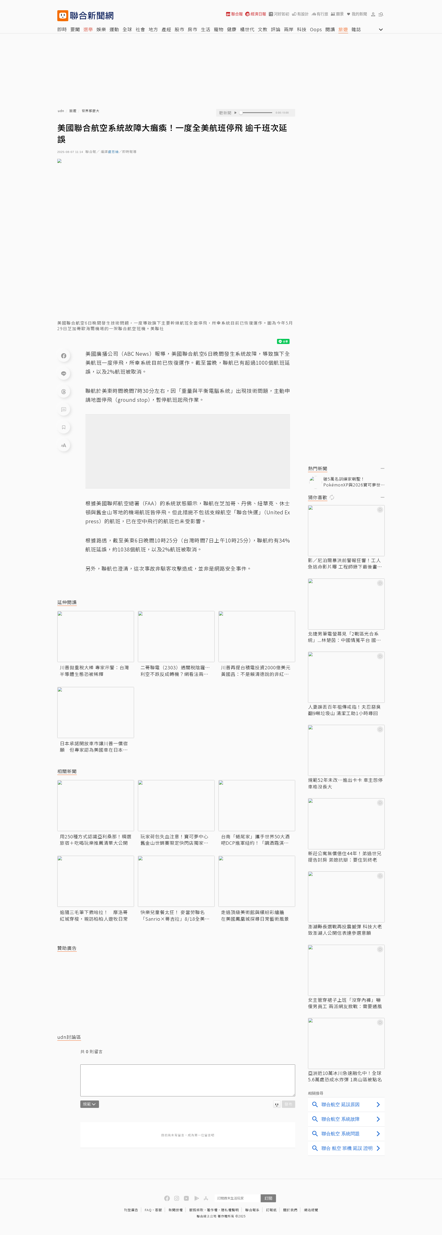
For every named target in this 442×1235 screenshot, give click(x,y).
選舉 (88, 29)
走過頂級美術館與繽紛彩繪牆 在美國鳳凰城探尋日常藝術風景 (255, 915)
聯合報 (237, 14)
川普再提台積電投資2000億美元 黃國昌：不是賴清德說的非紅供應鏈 (256, 670)
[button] (373, 14)
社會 (140, 29)
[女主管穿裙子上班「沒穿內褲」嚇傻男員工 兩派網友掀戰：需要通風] (346, 970)
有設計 (303, 14)
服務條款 (196, 1209)
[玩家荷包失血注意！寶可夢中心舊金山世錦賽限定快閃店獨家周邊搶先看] (176, 805)
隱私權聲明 (230, 1209)
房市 (192, 29)
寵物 (219, 29)
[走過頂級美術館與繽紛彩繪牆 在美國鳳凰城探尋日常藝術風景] (256, 881)
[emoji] (277, 1104)
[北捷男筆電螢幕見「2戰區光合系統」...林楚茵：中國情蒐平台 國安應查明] (346, 604)
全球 (127, 29)
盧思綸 (113, 152)
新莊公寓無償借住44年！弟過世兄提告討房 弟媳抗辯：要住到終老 (345, 856)
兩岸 (289, 29)
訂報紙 (271, 1209)
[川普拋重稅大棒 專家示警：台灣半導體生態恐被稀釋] (95, 636)
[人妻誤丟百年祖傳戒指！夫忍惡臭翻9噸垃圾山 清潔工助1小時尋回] (346, 677)
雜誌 (356, 29)
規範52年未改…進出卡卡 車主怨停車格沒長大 (345, 783)
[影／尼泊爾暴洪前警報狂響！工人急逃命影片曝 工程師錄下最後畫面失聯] (346, 530)
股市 (179, 29)
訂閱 (268, 1198)
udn (61, 111)
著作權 (212, 1209)
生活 (206, 29)
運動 (114, 29)
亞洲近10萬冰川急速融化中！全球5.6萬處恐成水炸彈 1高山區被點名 (345, 1076)
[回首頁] (91, 15)
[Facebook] (63, 355)
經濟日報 (258, 14)
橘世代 (247, 29)
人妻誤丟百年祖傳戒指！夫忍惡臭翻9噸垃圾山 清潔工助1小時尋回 (344, 710)
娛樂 (101, 29)
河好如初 (281, 14)
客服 (158, 1209)
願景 (340, 14)
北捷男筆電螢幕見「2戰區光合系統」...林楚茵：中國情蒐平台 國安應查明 (344, 636)
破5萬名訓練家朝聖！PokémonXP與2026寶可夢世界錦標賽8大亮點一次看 (352, 481)
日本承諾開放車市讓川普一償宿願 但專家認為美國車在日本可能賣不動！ (94, 746)
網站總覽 (311, 1209)
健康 (232, 29)
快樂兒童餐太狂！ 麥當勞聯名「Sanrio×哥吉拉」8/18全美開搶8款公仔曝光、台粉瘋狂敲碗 (175, 915)
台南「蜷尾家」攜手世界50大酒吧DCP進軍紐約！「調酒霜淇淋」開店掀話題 (256, 839)
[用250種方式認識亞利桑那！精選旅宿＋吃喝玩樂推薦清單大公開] (95, 805)
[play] (235, 113)
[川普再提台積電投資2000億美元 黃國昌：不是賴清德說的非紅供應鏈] (256, 636)
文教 (263, 29)
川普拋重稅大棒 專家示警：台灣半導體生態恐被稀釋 (94, 670)
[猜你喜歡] (383, 497)
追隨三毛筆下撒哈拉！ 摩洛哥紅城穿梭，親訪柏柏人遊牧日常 (94, 915)
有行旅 (322, 14)
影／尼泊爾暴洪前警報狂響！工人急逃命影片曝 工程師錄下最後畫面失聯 (345, 563)
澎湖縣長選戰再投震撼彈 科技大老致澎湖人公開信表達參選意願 (345, 929)
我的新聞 (359, 14)
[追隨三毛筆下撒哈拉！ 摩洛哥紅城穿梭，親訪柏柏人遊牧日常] (95, 881)
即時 (62, 29)
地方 (153, 29)
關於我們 (290, 1209)
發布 (288, 1104)
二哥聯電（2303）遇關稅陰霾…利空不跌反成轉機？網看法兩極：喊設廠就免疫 (175, 670)
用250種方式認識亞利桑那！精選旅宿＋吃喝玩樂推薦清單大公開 (95, 839)
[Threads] (63, 391)
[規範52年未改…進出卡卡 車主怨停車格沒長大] (346, 750)
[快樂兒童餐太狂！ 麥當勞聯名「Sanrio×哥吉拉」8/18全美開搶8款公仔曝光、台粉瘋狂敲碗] (176, 881)
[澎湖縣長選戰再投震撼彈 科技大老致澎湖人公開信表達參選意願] (346, 896)
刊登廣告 (131, 1209)
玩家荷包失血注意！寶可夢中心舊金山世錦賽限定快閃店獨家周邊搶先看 (174, 839)
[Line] (63, 373)
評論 (276, 29)
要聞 (75, 29)
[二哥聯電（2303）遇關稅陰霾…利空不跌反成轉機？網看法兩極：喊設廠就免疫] (176, 636)
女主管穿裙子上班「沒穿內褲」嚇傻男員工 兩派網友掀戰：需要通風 (345, 1003)
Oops (316, 29)
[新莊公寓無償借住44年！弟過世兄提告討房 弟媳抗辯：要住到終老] (346, 823)
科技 (302, 29)
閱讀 (330, 29)
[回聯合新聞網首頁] (62, 15)
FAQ (148, 1209)
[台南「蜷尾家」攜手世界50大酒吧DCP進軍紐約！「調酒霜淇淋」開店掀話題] (256, 805)
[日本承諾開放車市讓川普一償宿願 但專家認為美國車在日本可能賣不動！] (95, 712)
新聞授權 (176, 1209)
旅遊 (343, 29)
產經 (166, 29)
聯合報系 (252, 1209)
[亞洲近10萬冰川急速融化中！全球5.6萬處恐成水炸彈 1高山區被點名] (346, 1043)
